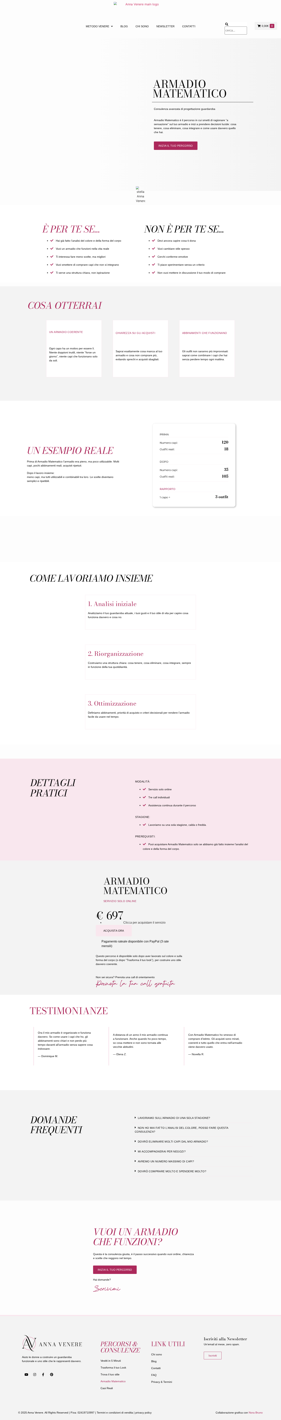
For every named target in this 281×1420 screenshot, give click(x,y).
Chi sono (142, 26)
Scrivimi (106, 1288)
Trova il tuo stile (110, 1374)
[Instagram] (34, 1374)
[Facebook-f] (43, 1374)
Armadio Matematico (113, 1381)
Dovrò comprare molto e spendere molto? (172, 1171)
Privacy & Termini (161, 1381)
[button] (192, 1118)
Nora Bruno (256, 1412)
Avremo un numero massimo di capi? (166, 1161)
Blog (124, 26)
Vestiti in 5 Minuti (111, 1360)
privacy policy (143, 1412)
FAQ (154, 1375)
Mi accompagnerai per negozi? (162, 1151)
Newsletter (165, 26)
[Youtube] (26, 1374)
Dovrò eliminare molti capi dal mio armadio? (173, 1141)
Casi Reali (107, 1388)
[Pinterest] (51, 1374)
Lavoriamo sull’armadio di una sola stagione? (174, 1117)
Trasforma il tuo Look (113, 1367)
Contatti (188, 26)
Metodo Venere (97, 26)
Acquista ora (113, 930)
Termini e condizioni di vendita (115, 1412)
